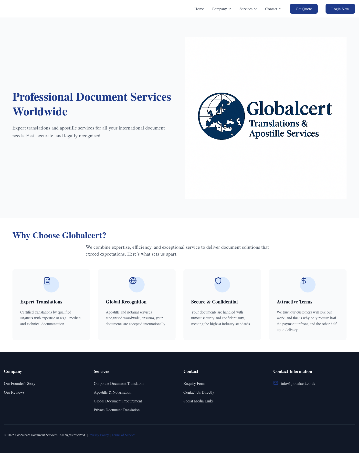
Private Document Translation (117, 409)
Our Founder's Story (19, 383)
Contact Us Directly (198, 392)
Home (199, 8)
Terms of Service (123, 434)
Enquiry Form (194, 383)
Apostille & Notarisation (112, 392)
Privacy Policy (99, 434)
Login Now (340, 8)
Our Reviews (14, 392)
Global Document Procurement (118, 400)
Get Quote (304, 8)
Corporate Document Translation (119, 383)
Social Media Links (198, 400)
